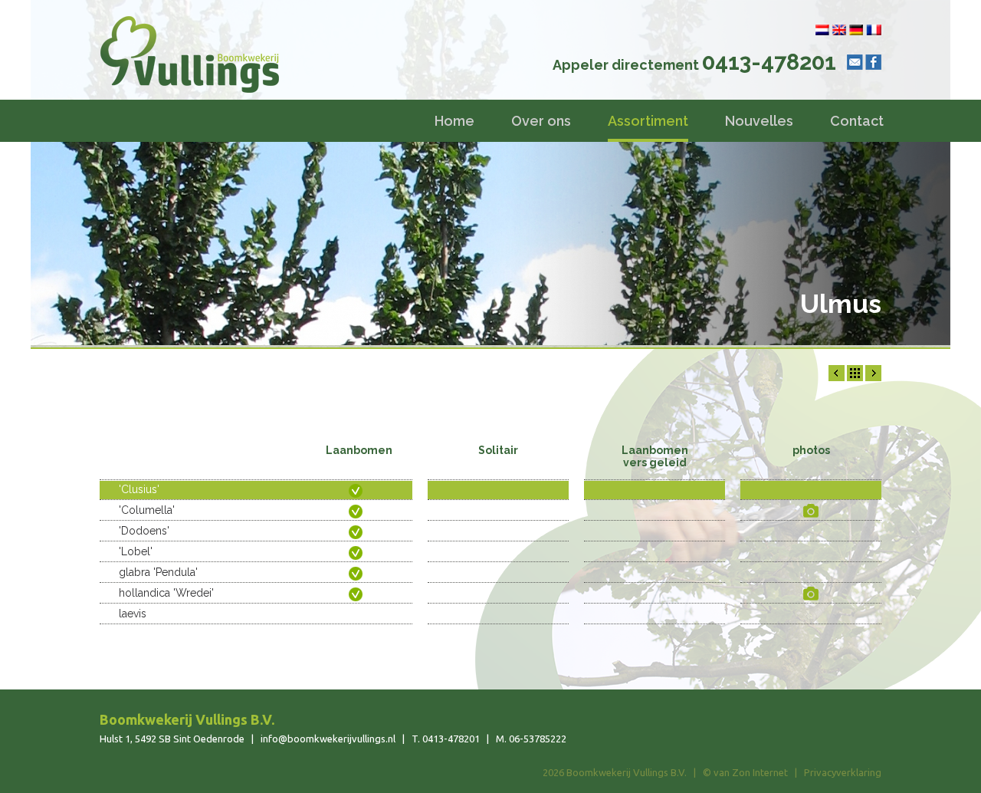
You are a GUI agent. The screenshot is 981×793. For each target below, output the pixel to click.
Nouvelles (759, 121)
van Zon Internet (751, 772)
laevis (132, 613)
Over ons (541, 121)
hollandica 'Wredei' (166, 593)
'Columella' (147, 510)
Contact (857, 121)
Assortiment (648, 121)
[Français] (873, 30)
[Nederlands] (822, 30)
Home (454, 121)
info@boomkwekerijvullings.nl (328, 738)
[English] (839, 30)
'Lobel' (136, 551)
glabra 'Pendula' (158, 572)
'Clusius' (139, 489)
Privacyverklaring (842, 772)
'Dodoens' (144, 531)
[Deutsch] (856, 30)
